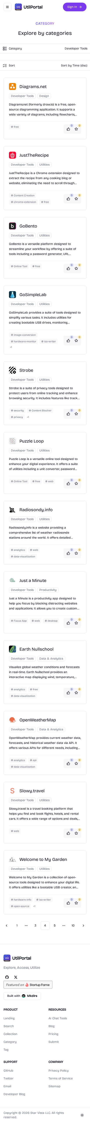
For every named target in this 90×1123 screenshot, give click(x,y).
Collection (10, 1034)
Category (10, 1042)
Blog (51, 1026)
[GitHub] (6, 977)
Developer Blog (14, 1094)
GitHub (8, 1070)
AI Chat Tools (57, 1018)
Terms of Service (60, 1078)
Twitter (8, 1078)
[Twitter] (15, 977)
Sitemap (54, 1086)
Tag (6, 1050)
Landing (9, 1018)
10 (73, 925)
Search (8, 1026)
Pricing (53, 1034)
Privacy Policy (58, 1070)
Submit (53, 1042)
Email (7, 1086)
